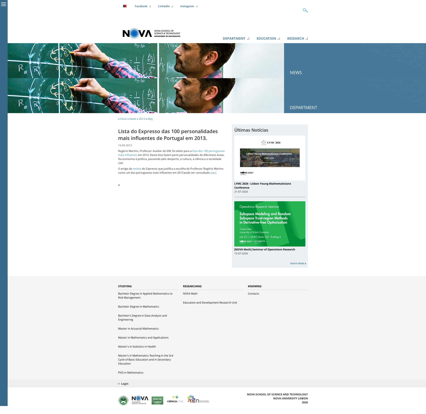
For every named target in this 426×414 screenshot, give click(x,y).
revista (137, 168)
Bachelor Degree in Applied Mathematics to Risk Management (145, 295)
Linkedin (164, 6)
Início (123, 119)
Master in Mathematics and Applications (143, 337)
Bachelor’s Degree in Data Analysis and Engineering (142, 317)
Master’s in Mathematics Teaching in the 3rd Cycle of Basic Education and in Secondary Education (145, 359)
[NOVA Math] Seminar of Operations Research (264, 249)
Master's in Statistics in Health (137, 346)
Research (295, 38)
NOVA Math (190, 293)
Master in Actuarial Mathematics (138, 328)
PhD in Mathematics (130, 372)
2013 (142, 119)
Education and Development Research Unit (210, 302)
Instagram (187, 6)
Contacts (253, 293)
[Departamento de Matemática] (151, 33)
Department (234, 38)
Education (266, 38)
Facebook (141, 6)
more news (297, 263)
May (150, 119)
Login (124, 384)
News (132, 119)
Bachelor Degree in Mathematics (138, 306)
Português (124, 6)
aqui (213, 172)
